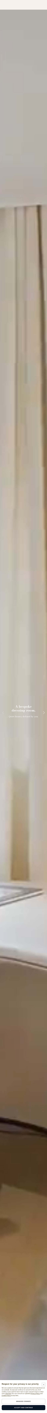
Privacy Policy (35, 1393)
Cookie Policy (6, 1395)
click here (8, 1393)
